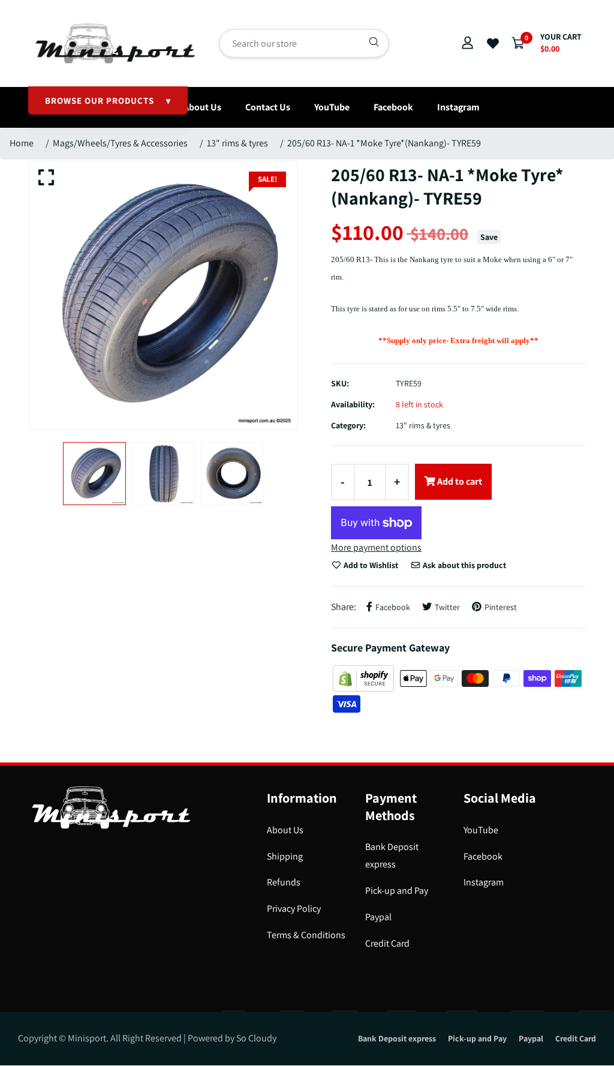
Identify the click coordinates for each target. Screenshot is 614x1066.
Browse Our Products (108, 100)
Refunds (283, 882)
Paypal (378, 917)
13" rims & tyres (237, 143)
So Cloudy (256, 1038)
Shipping (285, 856)
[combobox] (304, 43)
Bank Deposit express (397, 1038)
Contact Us (267, 107)
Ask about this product (463, 565)
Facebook (393, 107)
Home (22, 143)
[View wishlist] (493, 44)
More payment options (376, 547)
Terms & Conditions (306, 935)
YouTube (332, 107)
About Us (202, 107)
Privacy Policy (294, 908)
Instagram (458, 107)
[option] (163, 295)
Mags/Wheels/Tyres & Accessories (120, 143)
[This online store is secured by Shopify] (364, 677)
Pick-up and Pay (396, 890)
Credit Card (387, 943)
